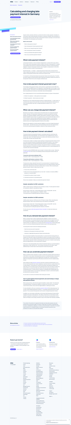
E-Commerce (38, 370)
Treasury (24, 398)
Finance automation (39, 372)
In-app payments (39, 375)
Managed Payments (26, 386)
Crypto (24, 375)
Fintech (37, 384)
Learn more (51, 19)
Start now (12, 349)
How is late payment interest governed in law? (15, 39)
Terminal (24, 397)
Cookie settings (52, 377)
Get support (51, 392)
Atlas (24, 365)
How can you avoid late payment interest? (14, 50)
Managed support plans (53, 393)
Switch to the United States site (52, 422)
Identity (24, 380)
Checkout (25, 371)
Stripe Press (51, 387)
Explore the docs (52, 346)
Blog (50, 367)
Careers (50, 384)
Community (51, 368)
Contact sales (57, 1)
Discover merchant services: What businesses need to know (35, 323)
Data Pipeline (25, 376)
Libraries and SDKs (39, 412)
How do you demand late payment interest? (14, 47)
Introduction (12, 34)
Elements (24, 378)
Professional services (40, 393)
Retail (37, 395)
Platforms (38, 379)
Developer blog (38, 415)
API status (38, 410)
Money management (39, 378)
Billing (24, 368)
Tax (23, 395)
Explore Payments (39, 349)
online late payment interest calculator (39, 209)
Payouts (24, 390)
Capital (24, 370)
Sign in (51, 1)
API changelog (38, 411)
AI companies (38, 382)
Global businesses (39, 374)
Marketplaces (38, 376)
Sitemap (50, 376)
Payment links (25, 387)
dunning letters (49, 222)
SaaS (37, 380)
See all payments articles (14, 325)
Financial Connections (26, 379)
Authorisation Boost (26, 367)
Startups (37, 365)
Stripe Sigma (25, 394)
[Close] (69, 420)
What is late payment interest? (15, 36)
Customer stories (52, 365)
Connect (24, 374)
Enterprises (38, 364)
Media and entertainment (40, 390)
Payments (20, 5)
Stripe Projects (38, 414)
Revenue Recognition (26, 393)
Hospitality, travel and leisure (41, 387)
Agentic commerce (39, 367)
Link (24, 384)
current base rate (26, 151)
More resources (13, 5)
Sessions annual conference (54, 370)
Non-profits (38, 391)
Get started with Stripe (15, 17)
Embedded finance (39, 371)
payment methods (44, 288)
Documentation (38, 407)
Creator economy (39, 383)
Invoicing (24, 382)
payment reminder (36, 262)
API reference (38, 408)
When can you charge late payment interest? (14, 42)
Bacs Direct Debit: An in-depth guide (30, 325)
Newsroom (51, 385)
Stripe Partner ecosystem (40, 402)
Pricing (37, 1)
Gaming (37, 386)
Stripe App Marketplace (40, 400)
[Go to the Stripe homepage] (11, 363)
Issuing (24, 383)
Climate (24, 372)
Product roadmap (52, 383)
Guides (50, 364)
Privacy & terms (52, 371)
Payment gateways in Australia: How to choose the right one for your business (38, 324)
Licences (50, 375)
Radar (24, 391)
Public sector (38, 394)
